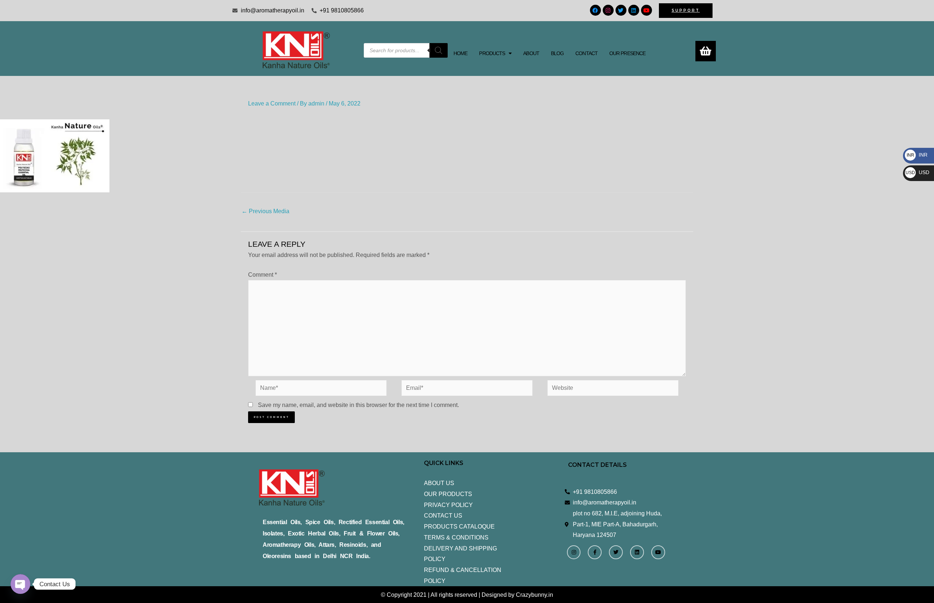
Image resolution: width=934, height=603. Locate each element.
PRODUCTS (492, 53)
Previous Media (265, 211)
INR (917, 155)
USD (917, 172)
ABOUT (531, 53)
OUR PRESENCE (627, 53)
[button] (495, 53)
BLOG (557, 53)
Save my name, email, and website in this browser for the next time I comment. (358, 405)
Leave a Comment (272, 103)
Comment (262, 275)
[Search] (438, 50)
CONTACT (586, 53)
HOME (460, 53)
